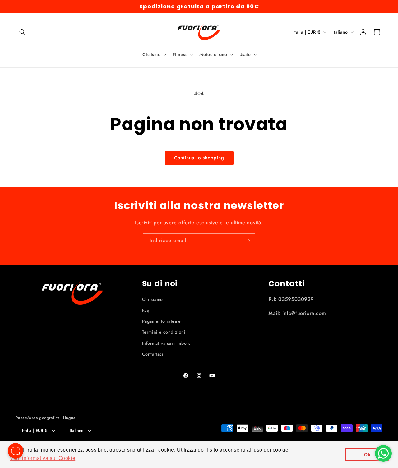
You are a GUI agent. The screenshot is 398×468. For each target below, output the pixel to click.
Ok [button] (367, 454)
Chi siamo (152, 299)
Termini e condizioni (164, 332)
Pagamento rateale (161, 321)
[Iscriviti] (248, 240)
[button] (22, 32)
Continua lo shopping (199, 157)
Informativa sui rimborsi (167, 343)
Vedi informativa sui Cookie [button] (42, 458)
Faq (146, 310)
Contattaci (153, 354)
